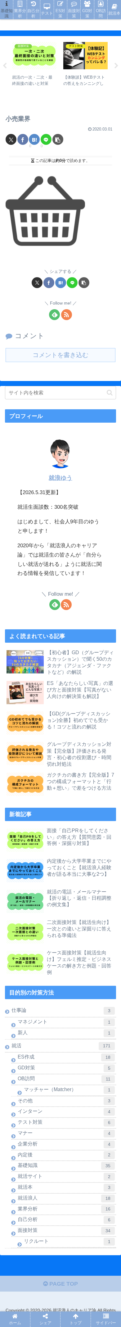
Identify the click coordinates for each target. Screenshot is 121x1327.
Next (116, 66)
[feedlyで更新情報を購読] (54, 314)
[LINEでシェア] (46, 139)
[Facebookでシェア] (22, 139)
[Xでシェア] (11, 139)
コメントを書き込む (60, 354)
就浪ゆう (60, 478)
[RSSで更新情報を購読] (66, 314)
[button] (57, 139)
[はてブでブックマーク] (34, 139)
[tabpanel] (39, 65)
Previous (5, 66)
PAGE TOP (63, 1284)
